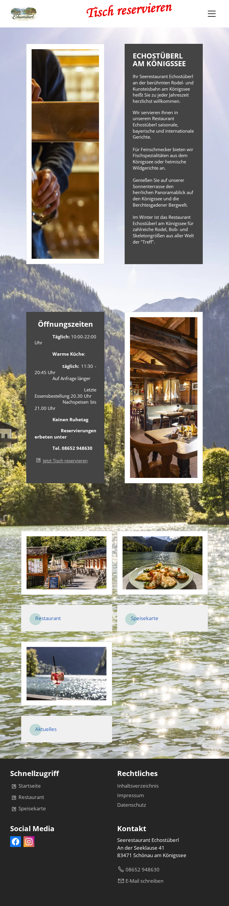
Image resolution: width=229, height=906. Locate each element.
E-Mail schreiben (144, 880)
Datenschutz (131, 804)
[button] (211, 13)
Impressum (130, 795)
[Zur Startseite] (23, 14)
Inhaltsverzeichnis (138, 785)
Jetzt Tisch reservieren (65, 461)
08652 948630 (143, 869)
